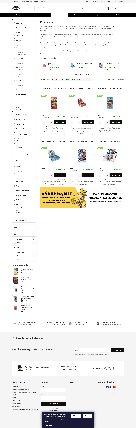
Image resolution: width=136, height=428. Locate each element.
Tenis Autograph (22, 162)
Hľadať (82, 8)
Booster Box (21, 63)
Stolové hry (19, 200)
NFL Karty (18, 38)
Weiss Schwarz (19, 109)
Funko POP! (19, 208)
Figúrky (18, 204)
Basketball (18, 140)
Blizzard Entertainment (21, 114)
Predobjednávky (21, 220)
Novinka (25, 243)
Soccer (17, 132)
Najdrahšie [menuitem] (65, 79)
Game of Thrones (20, 174)
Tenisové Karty (19, 43)
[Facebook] (105, 368)
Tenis (17, 160)
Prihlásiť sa (117, 350)
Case (19, 76)
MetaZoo (18, 107)
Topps (17, 105)
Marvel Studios (19, 100)
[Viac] (119, 15)
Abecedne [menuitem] (88, 79)
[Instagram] (109, 368)
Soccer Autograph (22, 134)
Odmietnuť (76, 416)
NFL (17, 158)
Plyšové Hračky (21, 195)
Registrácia (120, 1)
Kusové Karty (20, 129)
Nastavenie (48, 425)
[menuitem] (17, 15)
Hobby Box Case (22, 54)
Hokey (17, 138)
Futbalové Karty (19, 67)
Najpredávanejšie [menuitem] (77, 79)
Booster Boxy (21, 52)
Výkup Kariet (20, 124)
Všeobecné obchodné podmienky (30, 1)
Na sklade (25, 239)
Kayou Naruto (19, 112)
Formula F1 (18, 151)
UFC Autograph (21, 148)
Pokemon (18, 212)
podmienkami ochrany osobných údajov (97, 354)
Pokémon (19, 23)
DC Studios (18, 102)
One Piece (18, 176)
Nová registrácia (54, 408)
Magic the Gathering (22, 28)
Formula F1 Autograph (23, 154)
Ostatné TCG (20, 119)
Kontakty (14, 397)
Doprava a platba (16, 400)
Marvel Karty (19, 166)
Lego (18, 186)
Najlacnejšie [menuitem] (56, 79)
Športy (18, 32)
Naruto (17, 97)
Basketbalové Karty (20, 35)
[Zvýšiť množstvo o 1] (51, 122)
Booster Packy (21, 50)
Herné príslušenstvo (22, 190)
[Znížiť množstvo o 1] (44, 122)
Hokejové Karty (19, 58)
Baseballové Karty (20, 40)
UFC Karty (18, 80)
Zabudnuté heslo (54, 410)
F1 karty (17, 47)
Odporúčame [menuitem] (45, 79)
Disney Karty (19, 171)
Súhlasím (88, 416)
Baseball (18, 143)
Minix (17, 210)
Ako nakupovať (16, 1)
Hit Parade (19, 181)
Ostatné (17, 45)
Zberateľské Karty (22, 94)
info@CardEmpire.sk (68, 367)
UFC (17, 145)
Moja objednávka (16, 406)
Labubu (17, 215)
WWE (17, 89)
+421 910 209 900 (68, 370)
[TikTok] (113, 368)
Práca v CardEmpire (17, 403)
